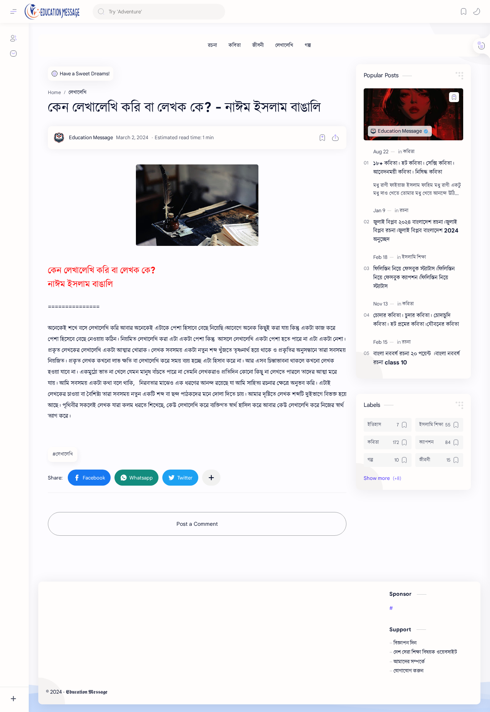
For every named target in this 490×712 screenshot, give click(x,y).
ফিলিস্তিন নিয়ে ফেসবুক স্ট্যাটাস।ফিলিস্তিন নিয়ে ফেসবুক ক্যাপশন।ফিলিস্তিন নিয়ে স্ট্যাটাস (414, 277)
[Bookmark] (463, 11)
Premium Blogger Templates (164, 692)
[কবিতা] (235, 45)
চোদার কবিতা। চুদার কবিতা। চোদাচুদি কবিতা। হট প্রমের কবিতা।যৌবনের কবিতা (416, 320)
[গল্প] (308, 45)
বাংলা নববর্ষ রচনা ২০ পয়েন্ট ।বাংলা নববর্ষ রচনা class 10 (416, 358)
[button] (476, 11)
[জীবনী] (258, 45)
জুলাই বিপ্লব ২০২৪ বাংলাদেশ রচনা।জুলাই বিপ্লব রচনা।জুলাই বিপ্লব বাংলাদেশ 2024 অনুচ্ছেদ (416, 230)
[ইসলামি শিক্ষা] (414, 257)
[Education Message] (91, 137)
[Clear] (218, 12)
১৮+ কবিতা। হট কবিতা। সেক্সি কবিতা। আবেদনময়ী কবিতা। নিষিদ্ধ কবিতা (413, 167)
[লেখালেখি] (284, 45)
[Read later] (322, 137)
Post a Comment (197, 523)
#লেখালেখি (62, 454)
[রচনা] (212, 45)
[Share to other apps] (211, 478)
